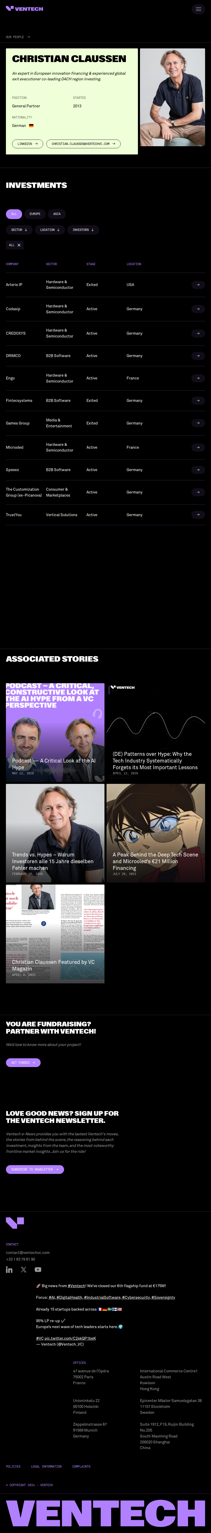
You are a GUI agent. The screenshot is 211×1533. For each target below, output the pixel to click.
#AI (52, 1297)
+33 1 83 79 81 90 (20, 1259)
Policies (13, 1466)
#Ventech (76, 1286)
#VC (40, 1338)
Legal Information (46, 1466)
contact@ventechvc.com (28, 1252)
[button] (19, 230)
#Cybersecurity (136, 1297)
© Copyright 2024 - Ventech (29, 1485)
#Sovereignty (163, 1297)
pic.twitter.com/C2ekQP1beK (70, 1338)
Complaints (81, 1466)
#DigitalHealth (69, 1297)
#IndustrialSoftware (102, 1297)
